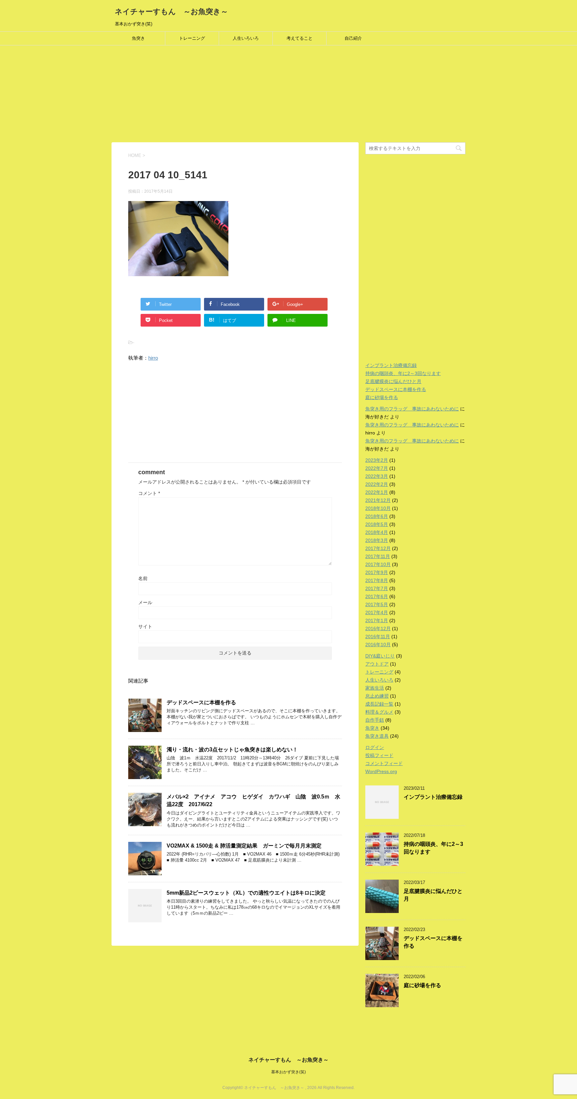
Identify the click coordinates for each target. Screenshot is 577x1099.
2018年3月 (376, 540)
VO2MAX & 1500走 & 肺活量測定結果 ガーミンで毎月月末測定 (244, 846)
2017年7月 (376, 588)
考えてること (299, 38)
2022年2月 (376, 484)
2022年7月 (376, 468)
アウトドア (377, 664)
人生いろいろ (246, 38)
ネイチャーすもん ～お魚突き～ (171, 11)
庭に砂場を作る (381, 397)
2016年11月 (377, 636)
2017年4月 (376, 612)
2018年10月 (378, 508)
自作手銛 (374, 720)
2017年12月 (378, 548)
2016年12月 (378, 628)
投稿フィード (379, 755)
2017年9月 (376, 572)
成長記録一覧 (379, 704)
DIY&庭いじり (380, 656)
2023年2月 (376, 460)
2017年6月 (376, 596)
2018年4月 (376, 532)
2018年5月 (376, 524)
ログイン (374, 747)
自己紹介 (353, 38)
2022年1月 (376, 492)
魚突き (138, 38)
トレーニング (192, 38)
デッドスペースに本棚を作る (201, 702)
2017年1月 (376, 620)
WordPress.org (381, 771)
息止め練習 (377, 696)
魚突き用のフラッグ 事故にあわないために (412, 408)
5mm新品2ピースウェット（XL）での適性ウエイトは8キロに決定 (246, 893)
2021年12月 (378, 500)
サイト (145, 626)
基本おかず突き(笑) (288, 1072)
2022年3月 (376, 476)
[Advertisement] (200, 95)
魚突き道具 (377, 736)
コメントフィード (384, 763)
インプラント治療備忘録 (391, 365)
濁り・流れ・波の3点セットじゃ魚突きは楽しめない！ (232, 749)
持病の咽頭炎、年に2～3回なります (403, 373)
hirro (153, 358)
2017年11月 (377, 556)
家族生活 (374, 688)
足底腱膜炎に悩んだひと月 (393, 381)
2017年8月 (376, 580)
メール (145, 602)
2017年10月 (378, 564)
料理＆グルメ (379, 712)
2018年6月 (376, 516)
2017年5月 (376, 604)
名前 (143, 578)
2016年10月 (378, 644)
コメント (149, 493)
